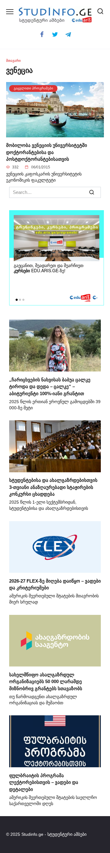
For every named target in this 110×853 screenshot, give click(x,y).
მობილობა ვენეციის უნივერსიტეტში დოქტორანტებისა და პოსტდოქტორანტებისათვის (46, 152)
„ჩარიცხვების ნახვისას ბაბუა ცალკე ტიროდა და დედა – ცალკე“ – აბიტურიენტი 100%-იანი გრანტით (49, 386)
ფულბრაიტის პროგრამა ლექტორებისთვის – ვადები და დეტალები (43, 782)
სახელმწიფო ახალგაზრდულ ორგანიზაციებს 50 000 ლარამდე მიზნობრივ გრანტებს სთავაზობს (45, 681)
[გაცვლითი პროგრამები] (55, 133)
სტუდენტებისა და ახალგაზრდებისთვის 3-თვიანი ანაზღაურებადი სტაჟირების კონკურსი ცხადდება (53, 487)
